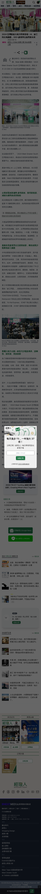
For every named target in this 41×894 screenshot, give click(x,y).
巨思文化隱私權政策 (23, 464)
